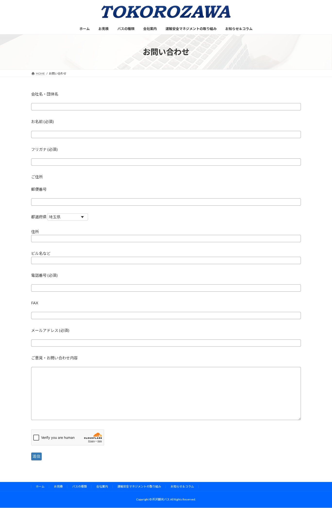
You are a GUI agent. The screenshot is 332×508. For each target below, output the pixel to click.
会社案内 (102, 486)
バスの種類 (79, 486)
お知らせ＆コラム (182, 486)
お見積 (58, 486)
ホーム (40, 486)
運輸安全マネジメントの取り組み (139, 486)
